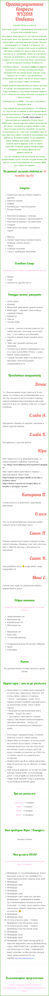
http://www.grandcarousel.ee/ (24, 958)
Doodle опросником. (31, 117)
